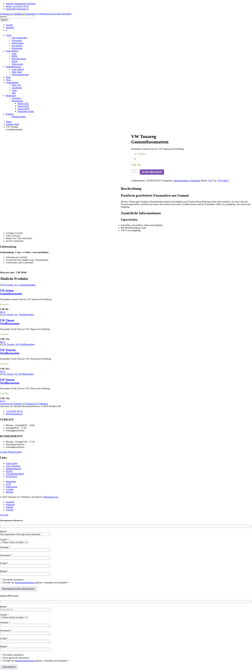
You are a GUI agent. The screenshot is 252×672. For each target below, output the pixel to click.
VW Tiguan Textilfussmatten (9, 322)
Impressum (11, 481)
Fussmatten (195, 180)
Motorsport (11, 95)
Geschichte (17, 87)
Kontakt (9, 114)
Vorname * (5, 547)
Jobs (14, 93)
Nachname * (6, 555)
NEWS (9, 471)
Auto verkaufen (13, 466)
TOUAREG (223, 180)
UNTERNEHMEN (15, 474)
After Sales (17, 72)
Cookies (9, 489)
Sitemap (9, 492)
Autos (8, 35)
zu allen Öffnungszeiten (11, 452)
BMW (15, 56)
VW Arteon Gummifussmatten (11, 292)
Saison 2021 (23, 103)
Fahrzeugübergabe (20, 74)
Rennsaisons (17, 101)
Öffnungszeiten (19, 116)
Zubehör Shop (12, 124)
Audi (14, 53)
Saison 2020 (23, 106)
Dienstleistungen (13, 66)
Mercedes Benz (19, 59)
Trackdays (16, 98)
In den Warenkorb (152, 172)
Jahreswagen (17, 43)
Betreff (3, 531)
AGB (8, 484)
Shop (8, 77)
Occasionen (17, 45)
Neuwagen (17, 40)
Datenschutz (11, 486)
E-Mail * (4, 563)
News (8, 80)
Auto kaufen (11, 463)
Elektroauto (17, 48)
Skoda (15, 61)
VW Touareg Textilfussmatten (9, 351)
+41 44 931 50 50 (14, 411)
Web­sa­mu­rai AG (50, 497)
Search (3, 16)
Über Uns (16, 85)
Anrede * (4, 539)
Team (14, 90)
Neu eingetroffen (19, 38)
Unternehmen (12, 82)
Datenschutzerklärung (25, 582)
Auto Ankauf (18, 69)
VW (210, 180)
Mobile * (4, 571)
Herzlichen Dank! (26, 111)
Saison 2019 (23, 108)
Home (9, 121)
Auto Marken (12, 51)
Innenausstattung (181, 180)
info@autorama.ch (14, 414)
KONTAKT (11, 476)
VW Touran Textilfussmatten (9, 381)
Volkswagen (17, 64)
